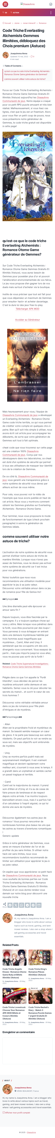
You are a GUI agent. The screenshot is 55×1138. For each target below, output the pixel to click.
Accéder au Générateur (27, 319)
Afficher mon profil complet (17, 1112)
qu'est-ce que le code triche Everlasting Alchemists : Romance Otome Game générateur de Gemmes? (27, 73)
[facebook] (10, 905)
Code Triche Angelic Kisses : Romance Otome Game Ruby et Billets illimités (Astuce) (14, 973)
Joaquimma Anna (23, 1087)
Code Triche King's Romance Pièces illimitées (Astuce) (37, 972)
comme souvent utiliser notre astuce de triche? (24, 79)
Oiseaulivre (31, 1132)
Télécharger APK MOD (27, 308)
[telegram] (27, 905)
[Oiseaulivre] (27, 4)
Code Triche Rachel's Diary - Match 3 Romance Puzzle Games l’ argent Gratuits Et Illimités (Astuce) (40, 1013)
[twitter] (15, 905)
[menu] (5, 4)
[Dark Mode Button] (50, 4)
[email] (38, 905)
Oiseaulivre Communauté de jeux (20, 415)
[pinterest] (33, 905)
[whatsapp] (21, 905)
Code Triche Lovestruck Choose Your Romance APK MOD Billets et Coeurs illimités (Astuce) (14, 1013)
